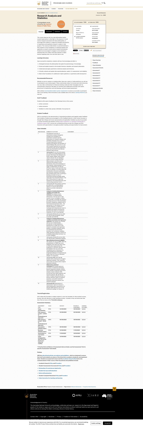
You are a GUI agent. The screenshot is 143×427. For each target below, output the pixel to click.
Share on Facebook (81, 50)
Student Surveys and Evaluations (48, 370)
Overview (41, 31)
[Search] (105, 3)
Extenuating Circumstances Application (50, 368)
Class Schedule (97, 65)
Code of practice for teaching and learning (50, 378)
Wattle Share (86, 50)
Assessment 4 (96, 78)
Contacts (65, 31)
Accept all (108, 423)
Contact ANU (34, 416)
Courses (53, 8)
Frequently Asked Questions (89, 386)
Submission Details (98, 88)
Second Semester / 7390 (71, 8)
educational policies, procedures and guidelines (55, 355)
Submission (57, 31)
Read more (81, 424)
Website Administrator (76, 386)
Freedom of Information (71, 416)
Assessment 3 (96, 75)
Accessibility (83, 416)
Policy (51, 363)
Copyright (43, 416)
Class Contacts (97, 91)
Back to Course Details (52, 12)
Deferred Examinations (45, 373)
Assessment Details (98, 67)
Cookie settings (96, 423)
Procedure (58, 363)
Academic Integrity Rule (69, 358)
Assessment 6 (96, 83)
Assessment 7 (96, 85)
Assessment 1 (96, 70)
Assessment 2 (96, 73)
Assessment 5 (96, 80)
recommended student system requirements (56, 91)
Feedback (95, 62)
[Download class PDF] (76, 53)
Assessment (49, 31)
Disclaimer (51, 416)
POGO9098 (60, 8)
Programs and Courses (62, 3)
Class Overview (97, 60)
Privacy (59, 416)
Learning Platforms (80, 92)
